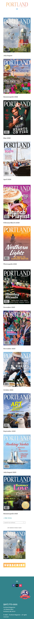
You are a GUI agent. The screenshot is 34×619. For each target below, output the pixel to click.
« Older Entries (7, 518)
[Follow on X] (17, 585)
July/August (7, 55)
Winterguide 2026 (10, 264)
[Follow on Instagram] (20, 585)
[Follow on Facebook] (13, 585)
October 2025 (8, 390)
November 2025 (9, 348)
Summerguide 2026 (10, 97)
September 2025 (9, 431)
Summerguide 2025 (10, 514)
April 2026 (7, 179)
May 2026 (7, 138)
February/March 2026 (11, 223)
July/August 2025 (9, 472)
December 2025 (9, 307)
